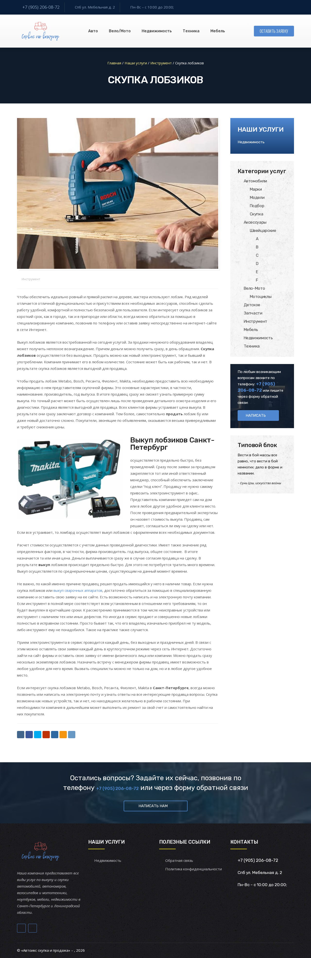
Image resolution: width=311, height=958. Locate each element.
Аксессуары (255, 222)
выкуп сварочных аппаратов (77, 590)
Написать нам (153, 806)
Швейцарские (263, 230)
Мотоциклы (261, 296)
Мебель (217, 31)
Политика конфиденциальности (193, 868)
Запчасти (253, 313)
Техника (191, 31)
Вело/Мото (120, 31)
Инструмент (31, 279)
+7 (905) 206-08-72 (41, 7)
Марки (256, 189)
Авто (93, 31)
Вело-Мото (254, 288)
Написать (256, 415)
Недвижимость (157, 31)
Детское (252, 304)
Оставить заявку (274, 31)
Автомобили (255, 180)
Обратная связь (179, 860)
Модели (257, 197)
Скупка (256, 214)
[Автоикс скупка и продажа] (41, 31)
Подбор (257, 205)
